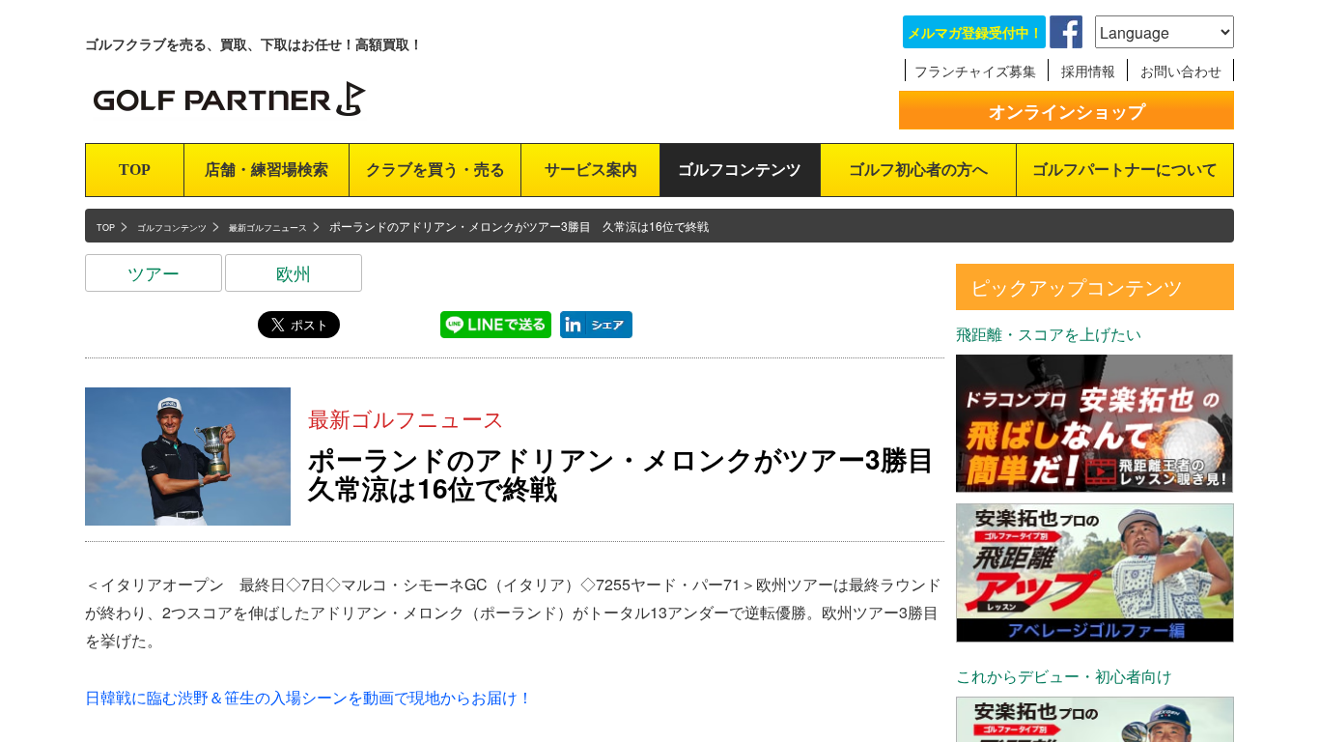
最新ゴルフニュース (406, 418)
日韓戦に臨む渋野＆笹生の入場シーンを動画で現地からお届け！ (309, 697)
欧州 (293, 272)
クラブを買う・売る (435, 169)
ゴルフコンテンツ (739, 169)
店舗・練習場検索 (266, 169)
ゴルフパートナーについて (1125, 169)
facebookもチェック (1066, 31)
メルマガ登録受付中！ (975, 32)
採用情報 (1088, 70)
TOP (135, 169)
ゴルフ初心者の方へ (918, 169)
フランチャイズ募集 (975, 70)
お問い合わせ (1180, 70)
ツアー (153, 272)
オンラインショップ (1067, 111)
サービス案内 (591, 169)
